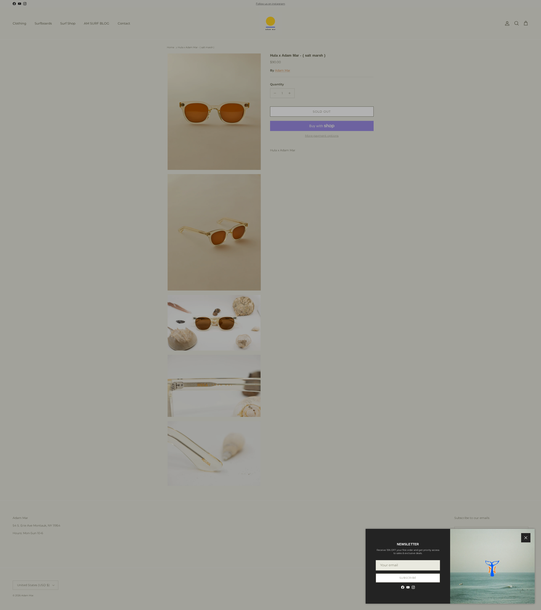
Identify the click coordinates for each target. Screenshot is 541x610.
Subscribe (407, 577)
